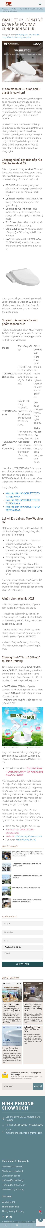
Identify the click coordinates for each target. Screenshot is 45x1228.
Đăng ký (38, 1086)
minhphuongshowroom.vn (28, 836)
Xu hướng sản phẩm (23, 37)
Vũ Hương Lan (22, 34)
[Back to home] (8, 3)
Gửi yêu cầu (22, 964)
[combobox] (41, 1206)
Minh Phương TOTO (26, 839)
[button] (40, 3)
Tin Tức (32, 34)
